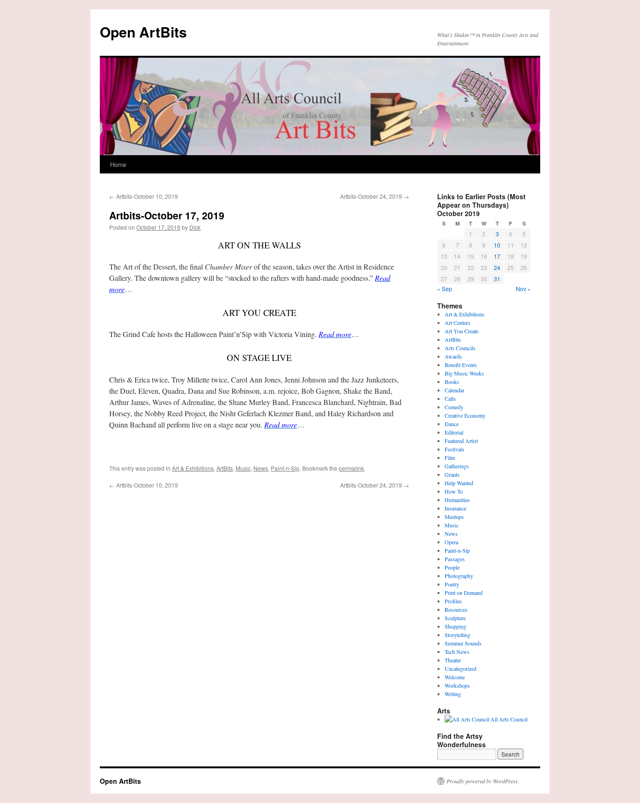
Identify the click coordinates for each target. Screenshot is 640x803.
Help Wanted (459, 483)
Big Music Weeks (464, 373)
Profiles (453, 601)
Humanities (457, 499)
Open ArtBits (143, 32)
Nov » (523, 289)
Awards (453, 356)
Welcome (455, 677)
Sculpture (455, 618)
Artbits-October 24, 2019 (374, 196)
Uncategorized (460, 668)
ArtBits (224, 468)
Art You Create (461, 331)
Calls (450, 398)
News (260, 468)
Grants (452, 474)
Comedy (454, 407)
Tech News (457, 651)
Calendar (454, 390)
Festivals (454, 449)
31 (497, 279)
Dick (195, 227)
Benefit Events (461, 364)
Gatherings (457, 466)
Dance (452, 424)
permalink (351, 468)
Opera (451, 542)
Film (450, 457)
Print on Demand (464, 592)
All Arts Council (508, 719)
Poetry (452, 584)
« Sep (444, 289)
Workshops (457, 685)
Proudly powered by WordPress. (483, 781)
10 (497, 245)
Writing (453, 694)
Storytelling (457, 634)
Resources (456, 609)
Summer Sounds (463, 643)
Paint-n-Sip (285, 468)
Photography (459, 575)
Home (118, 164)
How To (454, 491)
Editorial (454, 432)
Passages (455, 559)
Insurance (455, 508)
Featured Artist (461, 440)
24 (497, 267)
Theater (453, 660)
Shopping (455, 626)
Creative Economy (465, 415)
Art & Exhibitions (193, 468)
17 (497, 256)
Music (243, 468)
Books (452, 381)
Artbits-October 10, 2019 (143, 196)
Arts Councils (460, 348)
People (452, 567)
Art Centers (457, 322)
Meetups (454, 516)
